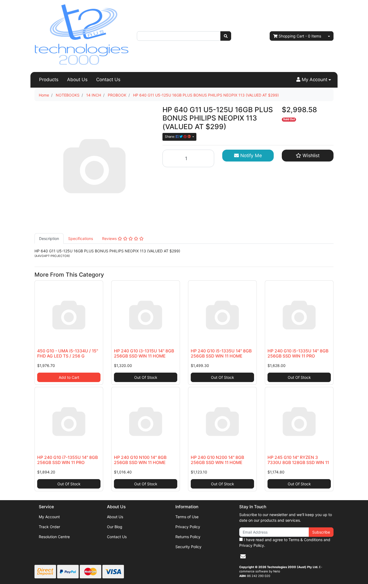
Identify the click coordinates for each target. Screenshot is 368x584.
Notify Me (250, 155)
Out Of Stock (145, 377)
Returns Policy (187, 536)
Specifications (80, 238)
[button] (313, 79)
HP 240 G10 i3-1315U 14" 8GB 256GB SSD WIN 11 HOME (144, 353)
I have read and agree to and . (284, 542)
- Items (300, 36)
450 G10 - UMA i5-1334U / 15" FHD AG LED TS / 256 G (67, 353)
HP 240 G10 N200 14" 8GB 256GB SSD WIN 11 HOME (217, 460)
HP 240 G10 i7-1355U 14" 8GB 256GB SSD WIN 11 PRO (67, 460)
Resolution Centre (54, 536)
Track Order (49, 526)
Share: (170, 137)
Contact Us (108, 79)
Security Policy (188, 546)
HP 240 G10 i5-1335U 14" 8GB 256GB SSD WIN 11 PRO (298, 353)
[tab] (49, 238)
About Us (77, 79)
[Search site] (225, 36)
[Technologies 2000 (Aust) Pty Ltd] (81, 35)
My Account (49, 516)
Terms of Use (187, 516)
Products (48, 79)
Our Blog (114, 526)
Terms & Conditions (305, 539)
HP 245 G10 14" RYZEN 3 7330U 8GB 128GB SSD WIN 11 (298, 460)
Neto (276, 571)
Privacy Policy (187, 526)
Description (49, 238)
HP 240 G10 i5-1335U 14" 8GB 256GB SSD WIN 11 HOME (221, 353)
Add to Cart (69, 377)
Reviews (110, 238)
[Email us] (243, 556)
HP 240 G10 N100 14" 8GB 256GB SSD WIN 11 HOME (140, 460)
